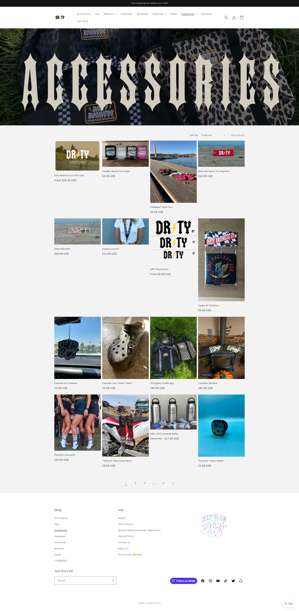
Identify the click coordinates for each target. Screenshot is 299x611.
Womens (59, 548)
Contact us (124, 542)
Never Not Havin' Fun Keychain (213, 171)
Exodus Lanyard (110, 248)
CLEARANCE (60, 560)
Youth (57, 554)
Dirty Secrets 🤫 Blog (130, 554)
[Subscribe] (112, 581)
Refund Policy (126, 536)
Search (122, 518)
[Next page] (173, 483)
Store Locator (126, 524)
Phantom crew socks (64, 455)
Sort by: (194, 135)
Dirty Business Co (153, 603)
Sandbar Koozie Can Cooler (116, 171)
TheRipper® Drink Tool (161, 207)
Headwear (60, 536)
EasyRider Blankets (208, 383)
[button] (110, 13)
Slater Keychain (62, 248)
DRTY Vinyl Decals (159, 269)
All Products (61, 518)
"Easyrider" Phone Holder (211, 460)
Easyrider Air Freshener (66, 383)
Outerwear (60, 542)
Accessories (60, 530)
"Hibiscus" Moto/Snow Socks (117, 460)
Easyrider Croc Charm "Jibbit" (117, 383)
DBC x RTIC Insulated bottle (164, 433)
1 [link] (126, 483)
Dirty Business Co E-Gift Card (69, 175)
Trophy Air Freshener (208, 305)
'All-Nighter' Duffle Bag (162, 383)
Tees (56, 524)
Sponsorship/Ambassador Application (139, 530)
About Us (123, 548)
